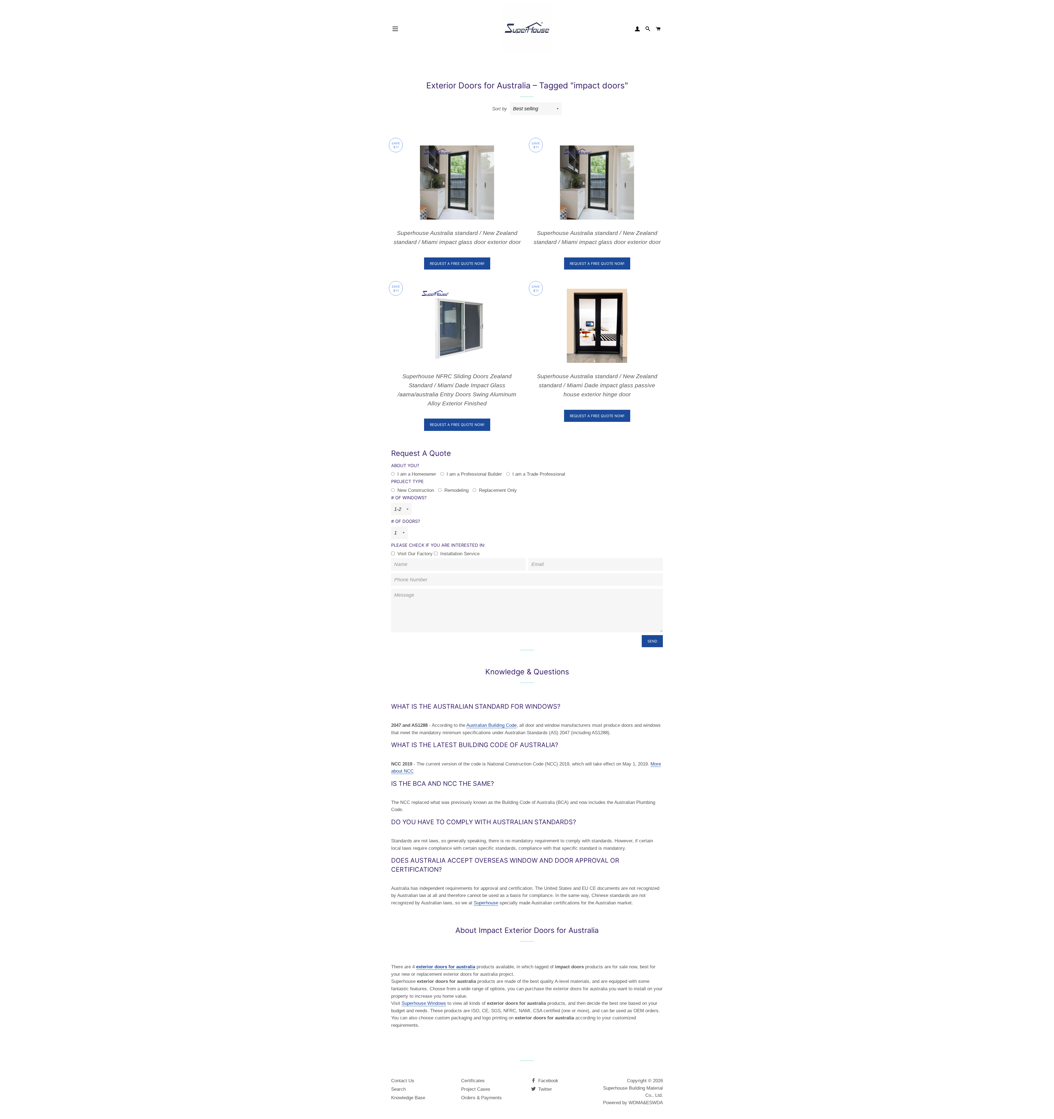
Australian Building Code (491, 725)
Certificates (473, 1080)
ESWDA (654, 1102)
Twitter (544, 1089)
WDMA (636, 1102)
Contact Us (402, 1080)
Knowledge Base (408, 1097)
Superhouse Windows (424, 1003)
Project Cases (475, 1089)
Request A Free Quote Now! (457, 263)
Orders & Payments (481, 1097)
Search (398, 1089)
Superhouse (486, 902)
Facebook (547, 1080)
